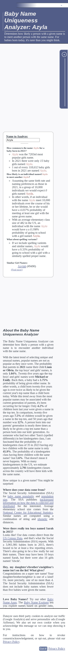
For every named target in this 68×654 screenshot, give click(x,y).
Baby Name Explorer (36, 602)
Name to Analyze (16, 136)
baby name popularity (21, 496)
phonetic (42, 519)
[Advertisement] (34, 88)
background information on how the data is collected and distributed (28, 503)
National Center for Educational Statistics (28, 512)
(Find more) (16, 269)
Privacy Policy (11, 641)
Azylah (22, 266)
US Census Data (12, 538)
